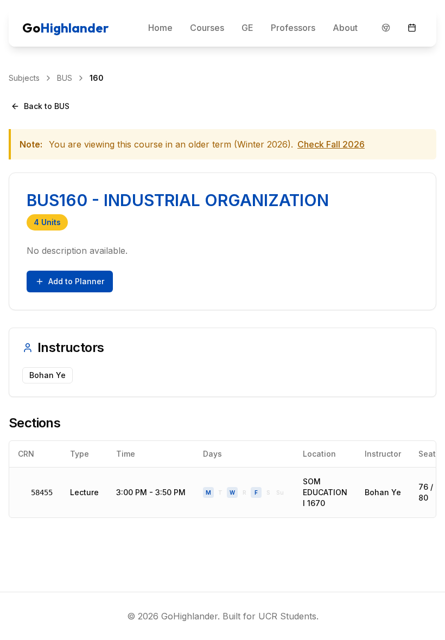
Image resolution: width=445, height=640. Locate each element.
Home (160, 27)
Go (65, 28)
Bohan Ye (383, 492)
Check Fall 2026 (331, 144)
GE (247, 27)
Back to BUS (46, 106)
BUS (64, 77)
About (345, 27)
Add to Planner (76, 281)
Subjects (24, 77)
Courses (207, 27)
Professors (293, 27)
